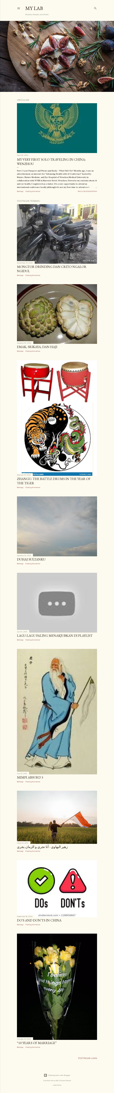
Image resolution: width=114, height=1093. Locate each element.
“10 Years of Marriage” (37, 1043)
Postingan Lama (87, 1058)
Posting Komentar (32, 191)
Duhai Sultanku (31, 559)
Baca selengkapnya (87, 191)
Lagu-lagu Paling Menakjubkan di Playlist (55, 635)
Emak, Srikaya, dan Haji (37, 347)
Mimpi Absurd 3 (30, 777)
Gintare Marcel (65, 1080)
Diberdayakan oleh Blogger (59, 1075)
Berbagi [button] (20, 191)
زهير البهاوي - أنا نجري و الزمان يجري (42, 847)
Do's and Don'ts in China (39, 920)
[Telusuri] (95, 7)
